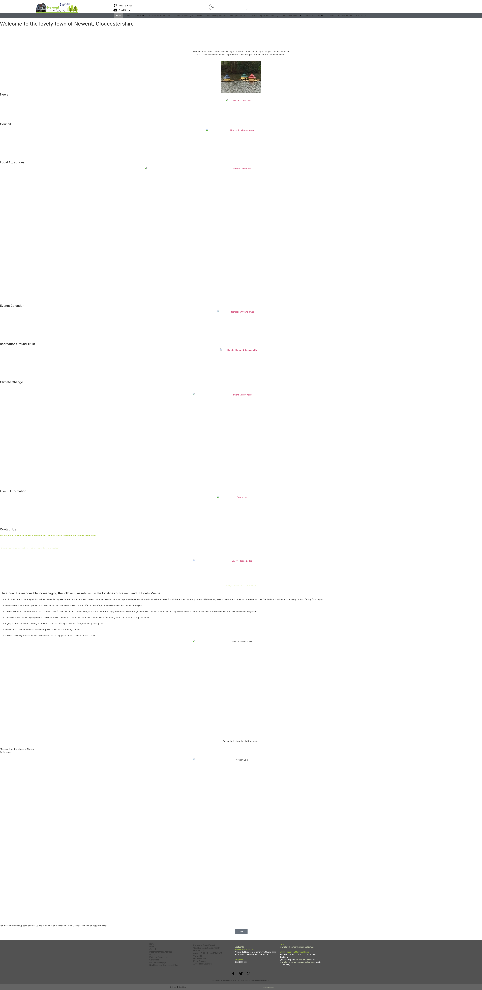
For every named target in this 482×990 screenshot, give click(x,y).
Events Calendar (345, 16)
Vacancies (197, 956)
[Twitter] (241, 973)
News (127, 16)
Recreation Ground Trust (159, 16)
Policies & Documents (158, 957)
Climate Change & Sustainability (263, 16)
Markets (330, 16)
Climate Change (11, 382)
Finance (152, 954)
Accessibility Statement (202, 964)
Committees (154, 960)
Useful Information (290, 16)
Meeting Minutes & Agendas (160, 952)
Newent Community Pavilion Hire (188, 16)
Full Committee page (157, 962)
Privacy (173, 987)
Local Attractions (312, 16)
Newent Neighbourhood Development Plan (226, 16)
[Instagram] (248, 973)
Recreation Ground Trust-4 (204, 945)
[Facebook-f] (233, 973)
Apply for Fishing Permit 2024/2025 (207, 953)
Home (118, 16)
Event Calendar (199, 961)
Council (137, 16)
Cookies (182, 987)
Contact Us (361, 16)
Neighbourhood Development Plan (163, 965)
